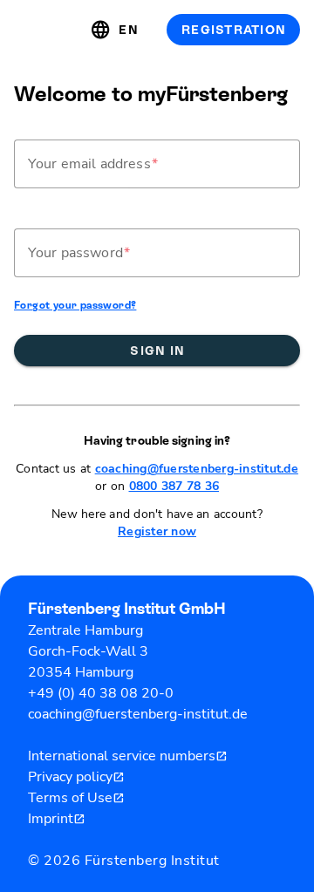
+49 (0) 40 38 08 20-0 (101, 693)
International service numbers (128, 756)
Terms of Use (76, 797)
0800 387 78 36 (174, 486)
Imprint (56, 818)
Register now (157, 531)
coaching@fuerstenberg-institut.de (196, 468)
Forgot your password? (75, 305)
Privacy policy (76, 776)
